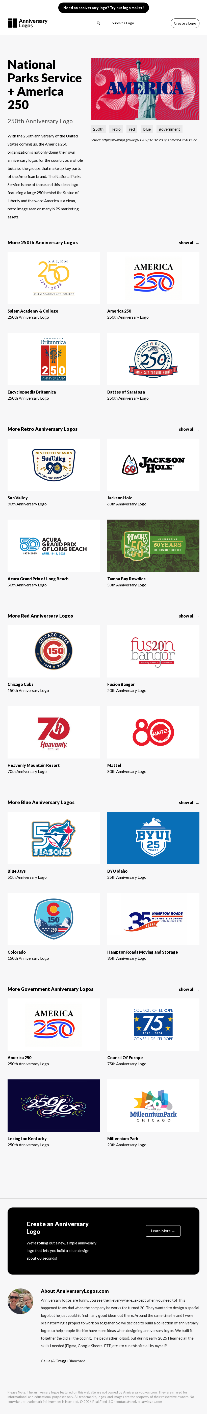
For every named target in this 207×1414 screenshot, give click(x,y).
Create (185, 23)
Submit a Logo (123, 23)
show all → (189, 242)
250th (98, 129)
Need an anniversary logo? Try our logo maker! (103, 8)
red (132, 129)
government (169, 129)
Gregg (61, 1361)
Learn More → (163, 1230)
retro (116, 129)
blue (147, 129)
